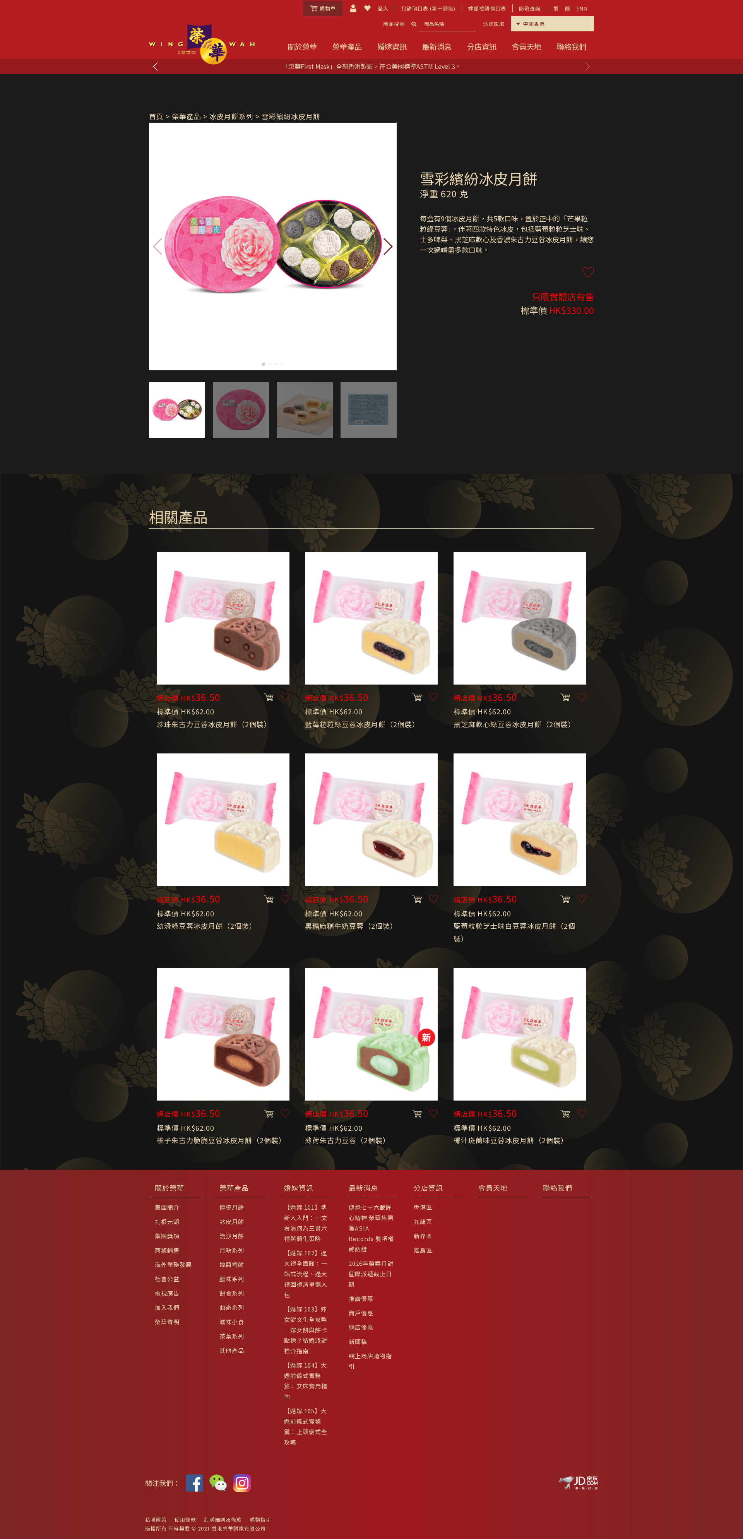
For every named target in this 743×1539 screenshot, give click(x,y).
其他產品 (231, 1350)
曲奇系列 (231, 1307)
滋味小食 (231, 1322)
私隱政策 (156, 1519)
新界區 (423, 1236)
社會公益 (167, 1279)
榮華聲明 (167, 1322)
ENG (582, 8)
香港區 (423, 1207)
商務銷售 (167, 1250)
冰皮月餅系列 (231, 116)
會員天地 (526, 46)
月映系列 (231, 1250)
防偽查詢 (530, 8)
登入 (383, 8)
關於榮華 (302, 46)
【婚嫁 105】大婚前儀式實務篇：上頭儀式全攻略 (305, 1426)
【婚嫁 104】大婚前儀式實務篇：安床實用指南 (305, 1380)
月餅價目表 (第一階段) (428, 8)
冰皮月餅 (231, 1221)
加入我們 (167, 1307)
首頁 (156, 116)
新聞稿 (358, 1341)
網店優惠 (361, 1327)
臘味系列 (231, 1279)
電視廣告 (167, 1293)
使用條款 (185, 1519)
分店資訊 (481, 46)
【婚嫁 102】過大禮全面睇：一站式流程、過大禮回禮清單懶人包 (305, 1274)
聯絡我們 (571, 46)
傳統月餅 (231, 1207)
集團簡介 (167, 1207)
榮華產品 (347, 46)
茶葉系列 (231, 1336)
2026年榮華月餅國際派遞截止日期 (371, 1273)
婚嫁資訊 (392, 46)
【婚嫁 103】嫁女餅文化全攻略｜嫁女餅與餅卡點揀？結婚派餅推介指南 (305, 1330)
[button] (587, 66)
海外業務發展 (173, 1264)
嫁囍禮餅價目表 (487, 8)
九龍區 (423, 1221)
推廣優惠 (361, 1298)
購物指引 (260, 1519)
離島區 (423, 1250)
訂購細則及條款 (223, 1519)
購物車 (328, 8)
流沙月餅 (231, 1236)
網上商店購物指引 (370, 1361)
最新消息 (437, 46)
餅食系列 (231, 1293)
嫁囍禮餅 (231, 1264)
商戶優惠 (361, 1313)
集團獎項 (167, 1236)
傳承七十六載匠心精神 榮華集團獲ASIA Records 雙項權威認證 (371, 1228)
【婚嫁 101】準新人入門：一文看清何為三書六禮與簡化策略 (305, 1223)
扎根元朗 (167, 1221)
